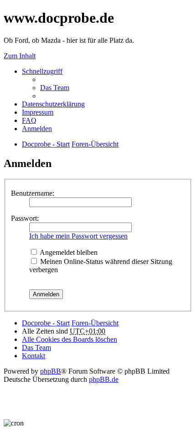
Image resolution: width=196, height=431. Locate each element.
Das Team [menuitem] (54, 87)
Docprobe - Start (46, 323)
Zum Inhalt (20, 56)
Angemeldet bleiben (68, 252)
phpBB (50, 371)
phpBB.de (104, 379)
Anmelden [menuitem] (37, 128)
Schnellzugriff (42, 71)
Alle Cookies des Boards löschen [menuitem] (69, 339)
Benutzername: (32, 193)
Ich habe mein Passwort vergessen (78, 236)
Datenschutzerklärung (53, 104)
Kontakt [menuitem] (33, 356)
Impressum (37, 112)
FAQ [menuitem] (29, 120)
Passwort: (25, 218)
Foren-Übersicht (95, 323)
